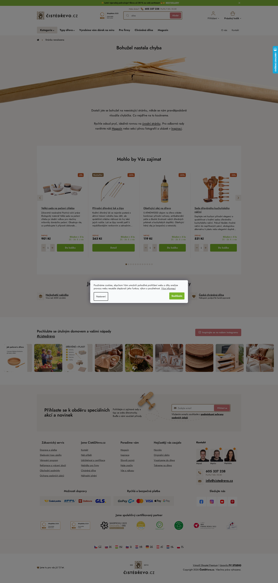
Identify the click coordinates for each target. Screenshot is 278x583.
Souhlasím (176, 296)
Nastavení (101, 296)
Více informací (168, 288)
